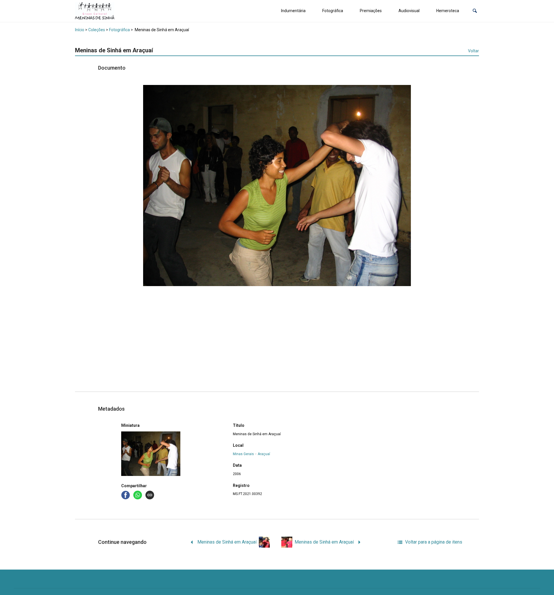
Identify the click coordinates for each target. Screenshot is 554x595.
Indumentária (293, 10)
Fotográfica (332, 10)
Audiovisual (409, 10)
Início (79, 29)
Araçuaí (264, 454)
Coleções (96, 29)
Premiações (371, 10)
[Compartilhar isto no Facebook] (126, 494)
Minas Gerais (243, 454)
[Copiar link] (149, 495)
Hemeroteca (447, 10)
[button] (475, 10)
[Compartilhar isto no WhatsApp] (138, 494)
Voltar (473, 51)
